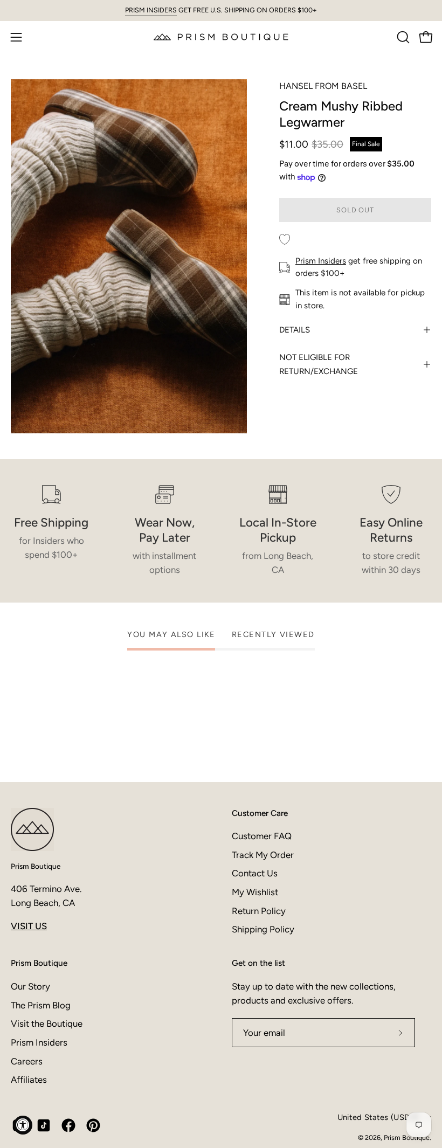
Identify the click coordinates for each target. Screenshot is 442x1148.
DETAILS (294, 330)
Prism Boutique (35, 866)
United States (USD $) (378, 1117)
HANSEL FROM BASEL (323, 86)
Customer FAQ (262, 836)
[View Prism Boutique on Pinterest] (93, 1125)
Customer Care (260, 813)
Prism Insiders (320, 261)
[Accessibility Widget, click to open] (22, 1125)
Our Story (30, 986)
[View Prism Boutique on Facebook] (68, 1125)
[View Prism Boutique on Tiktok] (44, 1125)
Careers (27, 1060)
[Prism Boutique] (221, 36)
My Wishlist (255, 892)
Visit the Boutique (46, 1023)
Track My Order (263, 854)
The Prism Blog (41, 1004)
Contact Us (255, 873)
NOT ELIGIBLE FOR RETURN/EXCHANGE (318, 364)
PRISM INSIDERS (151, 10)
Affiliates (29, 1079)
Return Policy (259, 910)
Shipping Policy (263, 929)
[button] (402, 37)
